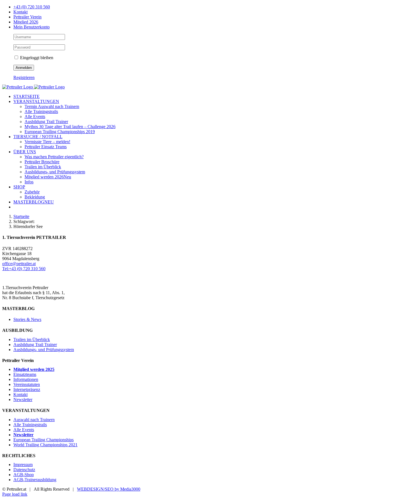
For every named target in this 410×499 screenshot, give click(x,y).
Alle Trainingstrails (30, 424)
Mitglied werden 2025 (33, 369)
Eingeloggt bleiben (36, 57)
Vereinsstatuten (26, 384)
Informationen (25, 379)
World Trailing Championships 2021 (45, 444)
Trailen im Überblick (31, 339)
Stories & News (27, 319)
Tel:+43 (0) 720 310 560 (23, 268)
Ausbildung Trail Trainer (35, 344)
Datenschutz (24, 469)
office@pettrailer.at (19, 263)
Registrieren (24, 77)
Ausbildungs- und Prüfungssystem (43, 349)
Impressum (23, 464)
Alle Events (23, 429)
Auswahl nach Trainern (34, 419)
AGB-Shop (23, 474)
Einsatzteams (24, 374)
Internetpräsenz (26, 389)
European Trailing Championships (43, 439)
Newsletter (22, 399)
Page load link (14, 494)
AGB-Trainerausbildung (34, 479)
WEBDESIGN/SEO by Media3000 (108, 489)
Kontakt (20, 394)
